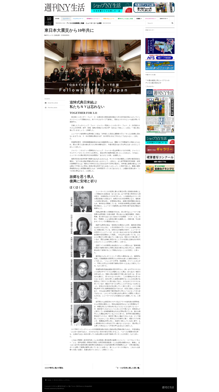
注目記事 (57, 35)
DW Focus (79, 386)
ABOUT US (163, 18)
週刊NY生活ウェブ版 (64, 386)
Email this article (52, 103)
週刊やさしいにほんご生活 (125, 18)
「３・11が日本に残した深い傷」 (128, 368)
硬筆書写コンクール (92, 18)
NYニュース (49, 35)
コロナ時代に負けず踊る (53, 368)
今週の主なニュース (108, 18)
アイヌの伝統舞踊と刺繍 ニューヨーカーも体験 (84, 23)
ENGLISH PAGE (150, 18)
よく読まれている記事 (49, 21)
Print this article (52, 107)
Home (57, 18)
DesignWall (88, 386)
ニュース (65, 18)
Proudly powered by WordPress (54, 388)
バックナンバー (77, 18)
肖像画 (138, 18)
